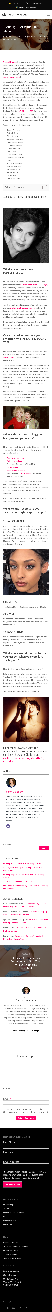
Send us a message (11, 1271)
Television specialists (16, 470)
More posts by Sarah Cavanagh (26, 1031)
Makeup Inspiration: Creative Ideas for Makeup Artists (23, 876)
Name (7, 1088)
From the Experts (10, 39)
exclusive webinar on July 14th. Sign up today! (24, 759)
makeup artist (9, 357)
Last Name (9, 1151)
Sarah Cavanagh (13, 36)
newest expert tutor (11, 77)
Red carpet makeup (15, 458)
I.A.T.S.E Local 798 (25, 111)
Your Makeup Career (12, 1258)
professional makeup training (22, 308)
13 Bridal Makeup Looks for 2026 (17, 881)
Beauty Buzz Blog (11, 1242)
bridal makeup (25, 473)
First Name (9, 1141)
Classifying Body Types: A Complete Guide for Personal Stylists (23, 869)
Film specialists (13, 467)
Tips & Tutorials (10, 1254)
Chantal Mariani (10, 62)
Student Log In (9, 1204)
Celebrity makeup (14, 461)
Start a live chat (9, 1275)
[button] (48, 14)
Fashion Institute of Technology (33, 284)
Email (7, 1098)
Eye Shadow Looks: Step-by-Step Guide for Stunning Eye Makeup (25, 887)
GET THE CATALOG (13, 1184)
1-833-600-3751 (10, 1285)
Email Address (12, 1161)
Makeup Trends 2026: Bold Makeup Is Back (22, 863)
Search (7, 844)
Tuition (6, 1208)
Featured (44, 36)
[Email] (8, 826)
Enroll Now (8, 1224)
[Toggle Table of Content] (43, 187)
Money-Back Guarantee (13, 1212)
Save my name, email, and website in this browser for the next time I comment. (26, 1110)
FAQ (5, 1216)
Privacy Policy (9, 1220)
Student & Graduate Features (15, 1246)
